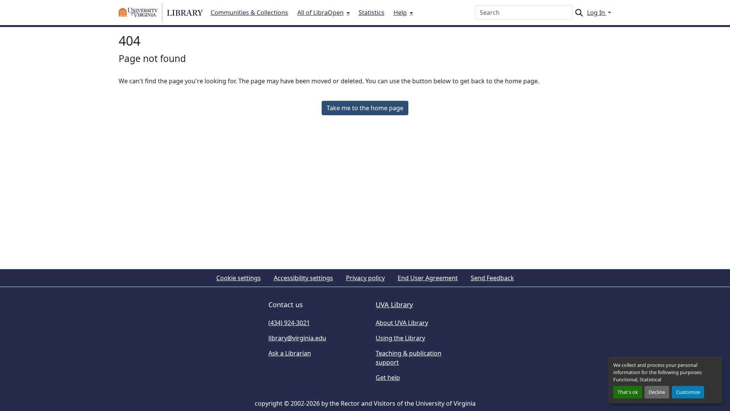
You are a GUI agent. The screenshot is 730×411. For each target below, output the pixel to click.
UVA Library (394, 304)
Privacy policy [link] (365, 278)
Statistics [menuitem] (371, 12)
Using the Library (400, 338)
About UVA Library (402, 323)
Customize (688, 392)
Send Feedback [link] (492, 278)
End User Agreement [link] (428, 278)
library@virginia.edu (297, 338)
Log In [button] (596, 12)
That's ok (627, 392)
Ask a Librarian (289, 353)
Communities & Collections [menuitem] (249, 12)
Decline (657, 392)
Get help (388, 377)
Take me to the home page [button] (365, 108)
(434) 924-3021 (289, 323)
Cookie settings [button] (238, 278)
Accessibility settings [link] (303, 278)
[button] (161, 12)
